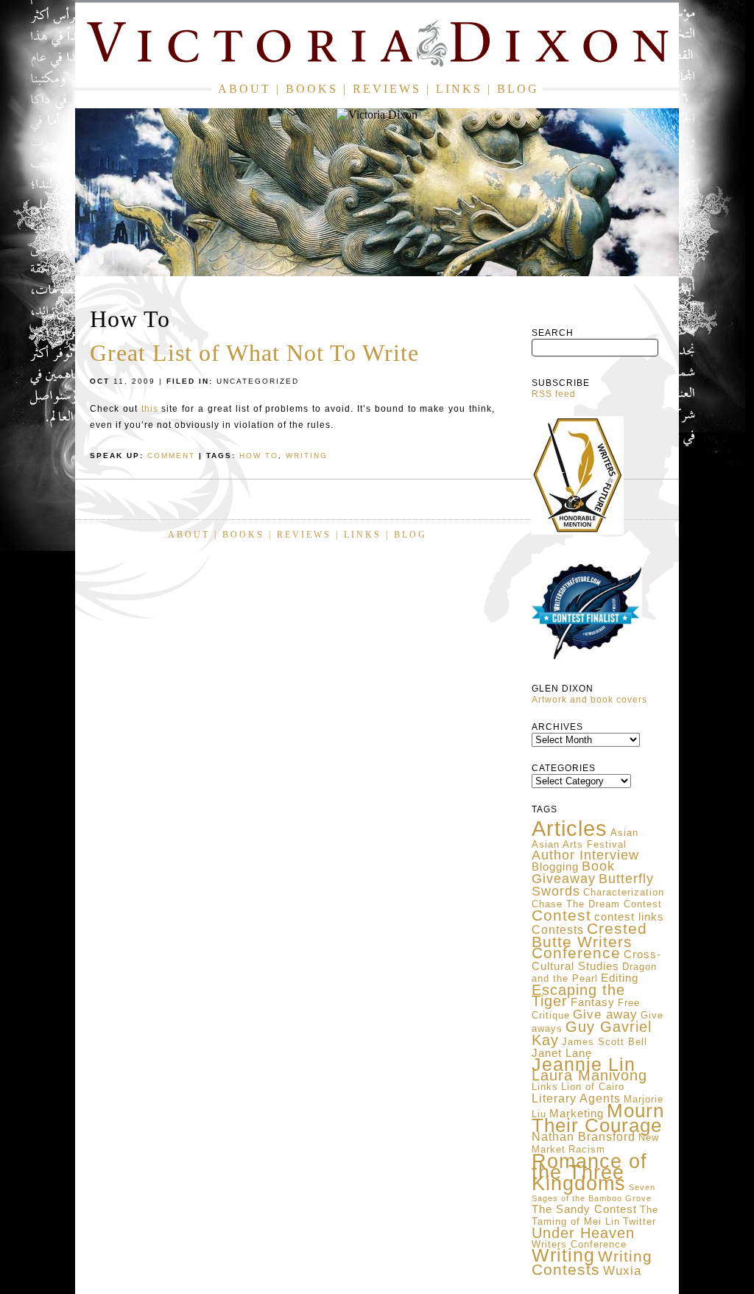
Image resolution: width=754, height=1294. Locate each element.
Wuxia (622, 1270)
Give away (605, 1014)
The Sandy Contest (584, 1209)
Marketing (576, 1113)
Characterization (623, 892)
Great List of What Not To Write (254, 353)
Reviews (387, 88)
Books (312, 88)
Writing (563, 1255)
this (149, 409)
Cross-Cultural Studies (596, 960)
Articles (569, 828)
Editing (619, 978)
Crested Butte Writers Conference (589, 941)
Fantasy (593, 1002)
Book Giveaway (573, 872)
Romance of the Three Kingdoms (589, 1172)
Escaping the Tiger (578, 995)
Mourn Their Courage (598, 1118)
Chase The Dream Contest (597, 904)
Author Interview (585, 855)
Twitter (639, 1221)
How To (258, 455)
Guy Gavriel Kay (592, 1033)
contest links (629, 917)
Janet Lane (562, 1053)
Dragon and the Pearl (594, 972)
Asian (624, 832)
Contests (558, 930)
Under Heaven (583, 1233)
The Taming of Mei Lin (595, 1215)
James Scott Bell (604, 1041)
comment (171, 455)
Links (459, 88)
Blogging (555, 867)
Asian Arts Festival (579, 844)
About (244, 88)
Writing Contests (592, 1263)
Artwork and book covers (589, 700)
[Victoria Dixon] (377, 46)
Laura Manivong (589, 1075)
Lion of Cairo (592, 1086)
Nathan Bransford (583, 1137)
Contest (561, 915)
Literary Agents (576, 1098)
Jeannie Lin (583, 1065)
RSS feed (554, 394)
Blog (518, 88)
